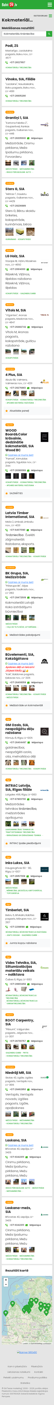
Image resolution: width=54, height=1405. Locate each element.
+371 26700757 (16, 1041)
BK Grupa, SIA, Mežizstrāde (17, 575)
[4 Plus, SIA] (8, 393)
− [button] (6, 1284)
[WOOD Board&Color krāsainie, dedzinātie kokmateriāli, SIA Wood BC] (8, 476)
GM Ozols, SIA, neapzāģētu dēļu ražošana (19, 729)
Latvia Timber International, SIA (19, 515)
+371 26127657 (17, 62)
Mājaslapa (35, 138)
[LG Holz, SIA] (44, 261)
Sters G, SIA (14, 189)
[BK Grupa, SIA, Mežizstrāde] (8, 617)
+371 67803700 (16, 799)
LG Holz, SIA (14, 256)
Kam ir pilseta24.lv (17, 1366)
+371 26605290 (17, 95)
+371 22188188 (15, 926)
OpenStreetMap (36, 1343)
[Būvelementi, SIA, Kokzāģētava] (8, 688)
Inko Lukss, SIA (17, 863)
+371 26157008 (16, 876)
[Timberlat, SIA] (44, 915)
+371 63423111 (15, 1156)
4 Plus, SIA (13, 374)
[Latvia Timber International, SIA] (8, 550)
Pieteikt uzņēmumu (13, 1377)
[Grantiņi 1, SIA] (8, 163)
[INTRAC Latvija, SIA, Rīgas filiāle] (8, 824)
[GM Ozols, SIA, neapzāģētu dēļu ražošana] (8, 762)
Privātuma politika (37, 1377)
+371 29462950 (16, 1089)
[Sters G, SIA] (9, 232)
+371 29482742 (16, 326)
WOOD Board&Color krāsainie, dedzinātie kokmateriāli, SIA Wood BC (19, 440)
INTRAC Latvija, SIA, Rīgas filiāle (18, 787)
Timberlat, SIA (17, 910)
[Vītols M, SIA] (8, 351)
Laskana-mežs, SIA (18, 1210)
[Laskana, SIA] (8, 1181)
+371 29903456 (16, 984)
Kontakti (38, 1372)
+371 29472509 (16, 597)
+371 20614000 (16, 269)
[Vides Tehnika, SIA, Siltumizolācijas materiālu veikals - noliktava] (8, 989)
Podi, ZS (11, 45)
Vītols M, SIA (15, 310)
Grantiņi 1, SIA (16, 118)
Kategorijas (40, 15)
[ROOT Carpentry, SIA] (8, 1046)
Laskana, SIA (16, 1140)
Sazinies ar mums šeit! (20, 455)
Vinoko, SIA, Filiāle (20, 79)
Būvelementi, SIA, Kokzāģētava (19, 656)
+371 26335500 (16, 138)
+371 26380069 (16, 470)
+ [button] (6, 1280)
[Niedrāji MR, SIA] (8, 1114)
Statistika (25, 1383)
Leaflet (25, 1343)
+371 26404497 (16, 742)
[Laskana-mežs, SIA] (8, 1249)
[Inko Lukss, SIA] (8, 881)
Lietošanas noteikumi (19, 1372)
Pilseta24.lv (37, 1366)
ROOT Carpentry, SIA (19, 1022)
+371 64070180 (16, 529)
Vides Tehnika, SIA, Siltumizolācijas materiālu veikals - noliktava (21, 968)
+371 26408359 (16, 682)
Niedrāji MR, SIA (18, 1072)
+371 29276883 (16, 387)
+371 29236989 (17, 205)
